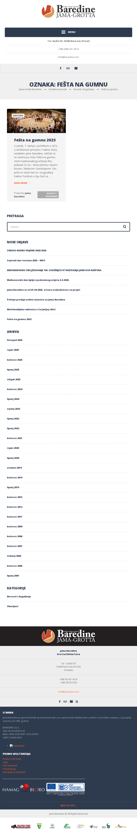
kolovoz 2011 (14, 516)
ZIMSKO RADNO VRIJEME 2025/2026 (26, 250)
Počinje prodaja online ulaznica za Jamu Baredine (36, 299)
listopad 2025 (14, 340)
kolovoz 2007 (14, 546)
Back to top (68, 805)
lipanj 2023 (13, 418)
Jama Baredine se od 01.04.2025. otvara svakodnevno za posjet (43, 289)
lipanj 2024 (13, 399)
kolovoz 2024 (14, 389)
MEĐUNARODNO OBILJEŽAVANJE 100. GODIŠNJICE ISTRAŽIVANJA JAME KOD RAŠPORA (54, 270)
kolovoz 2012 (14, 506)
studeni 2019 (14, 467)
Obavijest (12, 606)
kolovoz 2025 (14, 359)
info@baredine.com (68, 691)
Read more (20, 183)
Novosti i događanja (51, 195)
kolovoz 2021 (14, 438)
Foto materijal (10, 765)
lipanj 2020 (13, 457)
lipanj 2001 (13, 575)
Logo (5, 762)
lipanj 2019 (13, 487)
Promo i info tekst (12, 758)
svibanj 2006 (14, 555)
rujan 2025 (13, 349)
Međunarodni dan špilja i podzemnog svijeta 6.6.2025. (38, 280)
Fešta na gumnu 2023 (35, 139)
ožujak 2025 (13, 379)
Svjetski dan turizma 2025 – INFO (26, 260)
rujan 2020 (13, 448)
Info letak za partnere (14, 772)
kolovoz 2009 (14, 526)
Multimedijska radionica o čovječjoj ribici (31, 309)
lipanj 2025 (13, 369)
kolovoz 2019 (14, 477)
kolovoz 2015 (14, 497)
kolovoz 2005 (14, 565)
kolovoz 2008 (14, 536)
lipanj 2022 (13, 428)
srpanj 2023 (13, 408)
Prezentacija (9, 768)
